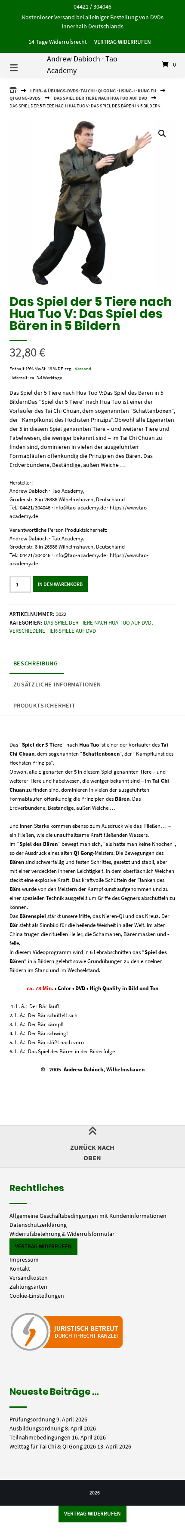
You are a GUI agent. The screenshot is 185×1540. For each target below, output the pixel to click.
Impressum (24, 1259)
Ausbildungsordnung (36, 1428)
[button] (162, 133)
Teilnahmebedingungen (40, 1437)
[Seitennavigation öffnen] (26, 64)
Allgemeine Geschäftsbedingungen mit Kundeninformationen (87, 1216)
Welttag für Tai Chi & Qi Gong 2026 (52, 1446)
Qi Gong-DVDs (24, 98)
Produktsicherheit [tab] (44, 705)
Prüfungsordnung (32, 1419)
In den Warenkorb (60, 584)
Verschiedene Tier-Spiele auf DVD (52, 630)
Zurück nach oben (92, 1152)
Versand (83, 369)
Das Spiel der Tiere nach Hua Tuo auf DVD (100, 98)
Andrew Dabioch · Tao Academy (82, 64)
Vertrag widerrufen (122, 42)
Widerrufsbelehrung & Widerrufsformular (61, 1234)
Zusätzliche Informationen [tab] (57, 684)
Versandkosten (28, 1277)
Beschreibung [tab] (35, 663)
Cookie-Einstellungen (36, 1295)
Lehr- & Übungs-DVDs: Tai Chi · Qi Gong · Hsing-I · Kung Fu (93, 91)
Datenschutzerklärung (38, 1225)
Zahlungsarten (28, 1286)
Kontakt (19, 1268)
